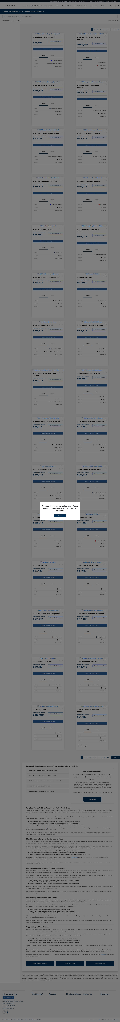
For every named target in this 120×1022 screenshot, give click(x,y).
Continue (60, 515)
